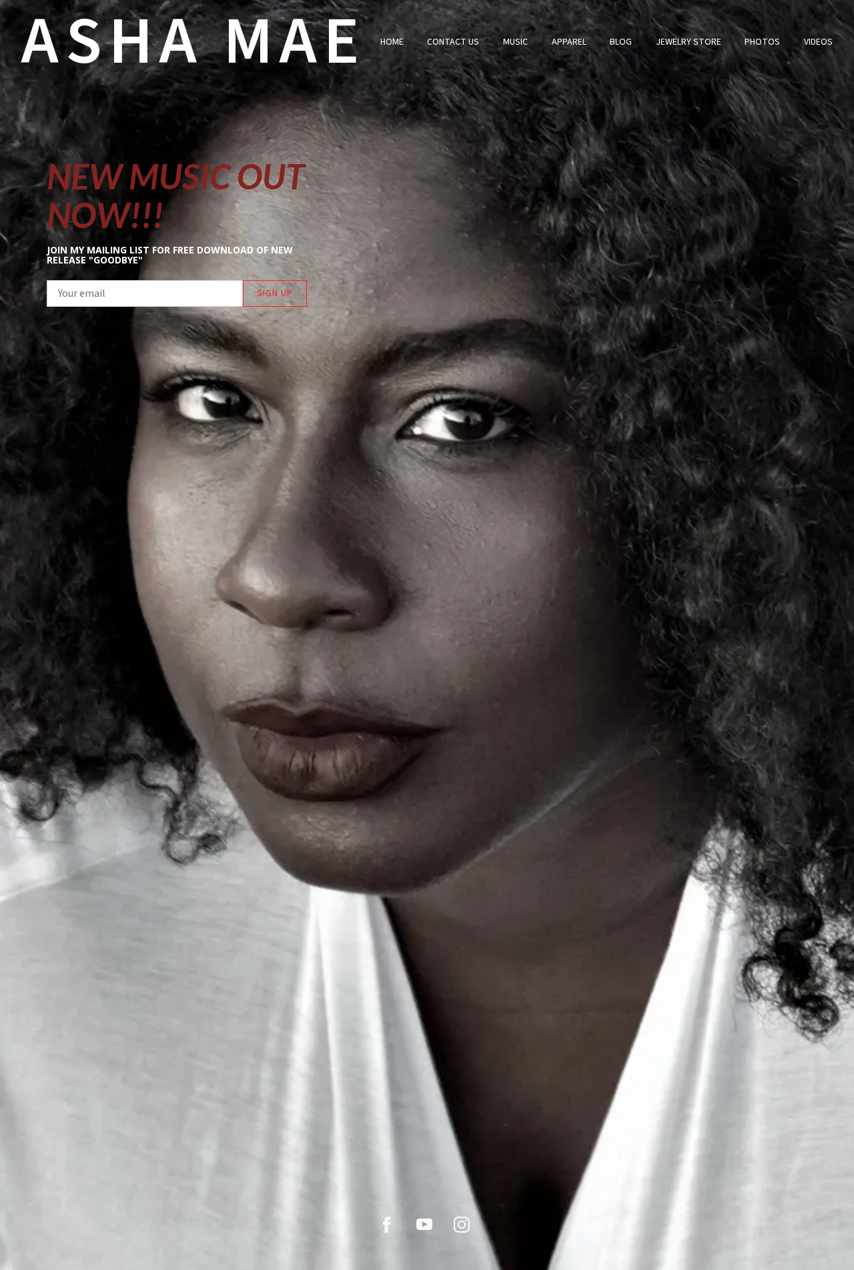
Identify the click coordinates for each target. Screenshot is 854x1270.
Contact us (453, 42)
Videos (818, 42)
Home (392, 42)
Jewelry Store (688, 42)
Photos (762, 42)
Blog (621, 42)
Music (515, 42)
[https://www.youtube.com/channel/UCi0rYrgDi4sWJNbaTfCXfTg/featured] (424, 1225)
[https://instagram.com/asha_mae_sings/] (462, 1225)
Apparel (569, 42)
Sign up (275, 293)
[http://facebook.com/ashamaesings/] (387, 1225)
